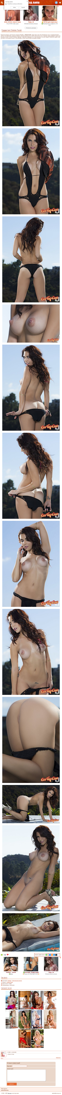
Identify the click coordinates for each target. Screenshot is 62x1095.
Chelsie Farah (10, 982)
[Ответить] (58, 1057)
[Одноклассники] (52, 955)
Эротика (9, 1093)
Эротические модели (17, 980)
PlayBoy (9, 980)
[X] (56, 955)
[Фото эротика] (31, 2)
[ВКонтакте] (50, 955)
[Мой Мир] (54, 955)
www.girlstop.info (4, 1090)
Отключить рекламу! (31, 28)
